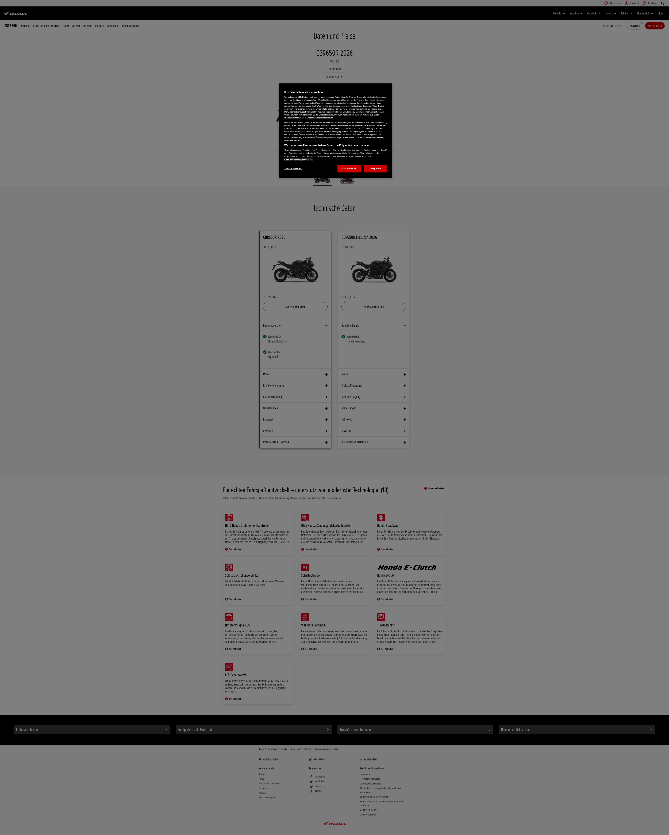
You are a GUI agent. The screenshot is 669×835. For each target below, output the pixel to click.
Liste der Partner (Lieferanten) (298, 160)
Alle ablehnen (349, 169)
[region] (335, 130)
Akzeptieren (375, 169)
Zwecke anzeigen (293, 168)
